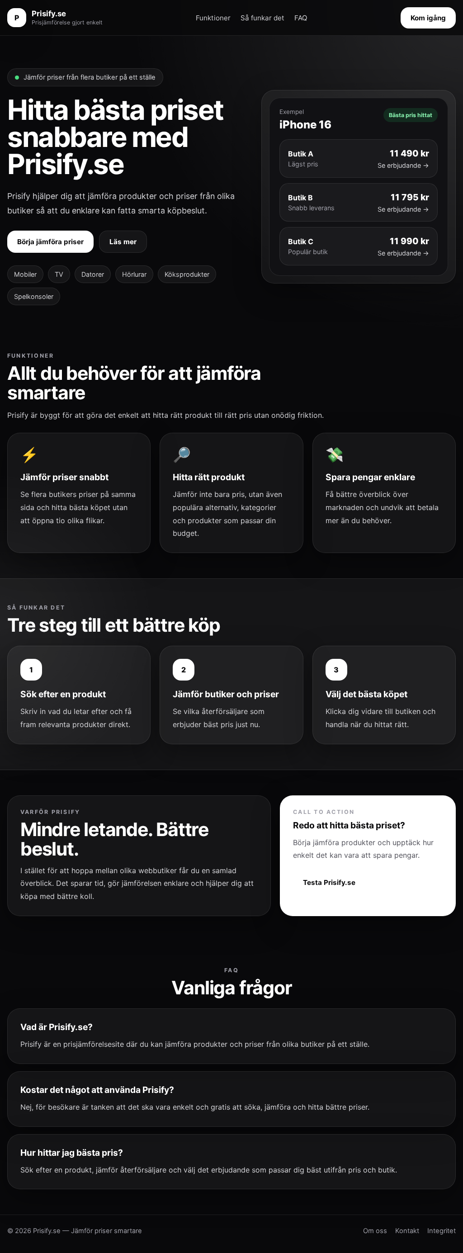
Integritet (441, 1231)
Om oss (375, 1231)
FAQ (300, 18)
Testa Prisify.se (329, 882)
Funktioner (213, 18)
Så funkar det (262, 18)
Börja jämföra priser (50, 241)
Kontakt (407, 1231)
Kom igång (428, 18)
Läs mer (123, 241)
